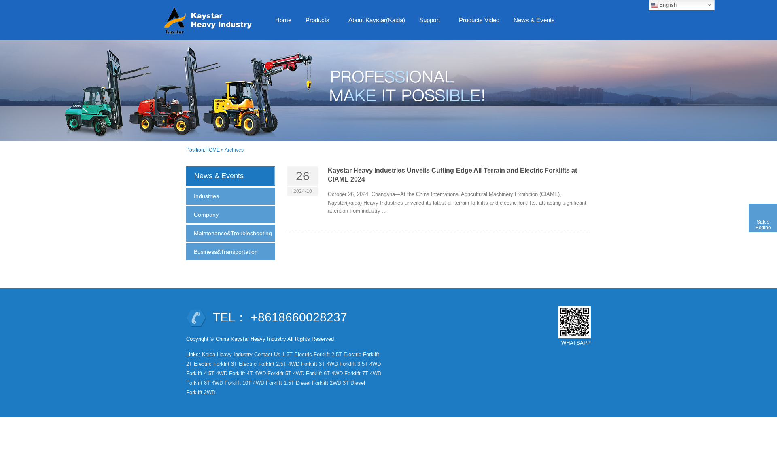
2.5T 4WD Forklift (296, 364)
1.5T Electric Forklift (306, 354)
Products (314, 22)
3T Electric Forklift (252, 364)
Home (283, 20)
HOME (212, 150)
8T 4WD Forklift (222, 383)
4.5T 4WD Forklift (224, 373)
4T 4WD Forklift (265, 373)
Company (206, 214)
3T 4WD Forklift (337, 364)
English (667, 5)
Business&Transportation (226, 252)
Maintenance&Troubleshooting (233, 233)
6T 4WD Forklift (342, 373)
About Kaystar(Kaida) (376, 20)
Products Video (479, 20)
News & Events (531, 22)
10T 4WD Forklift (262, 383)
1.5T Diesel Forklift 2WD (312, 383)
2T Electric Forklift (207, 364)
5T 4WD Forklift (303, 373)
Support (426, 22)
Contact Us (267, 354)
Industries (206, 196)
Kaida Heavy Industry (227, 354)
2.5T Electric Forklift (355, 354)
